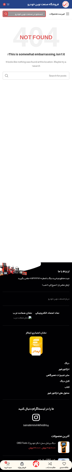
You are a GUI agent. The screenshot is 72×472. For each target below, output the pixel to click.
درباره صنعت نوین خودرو (58, 299)
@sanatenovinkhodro (36, 425)
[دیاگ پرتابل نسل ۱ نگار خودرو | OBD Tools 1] (63, 447)
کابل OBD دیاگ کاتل (46, 459)
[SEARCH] (5, 14)
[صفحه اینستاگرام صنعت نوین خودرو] (36, 417)
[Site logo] (65, 5)
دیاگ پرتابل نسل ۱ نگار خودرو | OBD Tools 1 (36, 443)
